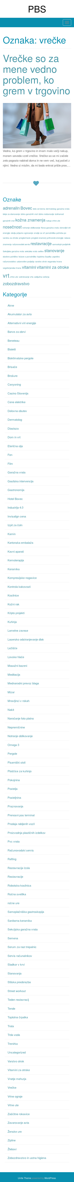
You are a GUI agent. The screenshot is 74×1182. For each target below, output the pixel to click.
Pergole (12, 753)
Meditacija (14, 674)
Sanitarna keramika (20, 921)
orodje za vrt (39, 233)
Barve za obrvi (17, 332)
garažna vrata (63, 208)
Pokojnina (14, 780)
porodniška (51, 233)
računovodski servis (21, 244)
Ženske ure (15, 1131)
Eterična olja (15, 446)
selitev (41, 251)
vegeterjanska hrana (12, 267)
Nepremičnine (16, 727)
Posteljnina (14, 797)
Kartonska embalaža (20, 543)
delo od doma (39, 208)
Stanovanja (14, 973)
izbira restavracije (46, 214)
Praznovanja (15, 806)
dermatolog (51, 208)
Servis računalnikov (20, 956)
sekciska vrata (31, 251)
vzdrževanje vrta (26, 276)
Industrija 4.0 (15, 507)
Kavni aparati (16, 551)
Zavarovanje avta (18, 1123)
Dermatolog (15, 419)
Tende (11, 1008)
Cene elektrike (16, 402)
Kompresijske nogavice (22, 578)
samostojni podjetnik (61, 244)
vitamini (29, 267)
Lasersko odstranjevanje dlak (26, 639)
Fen (10, 455)
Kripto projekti (16, 613)
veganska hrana (54, 261)
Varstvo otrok (16, 1061)
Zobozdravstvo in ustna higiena (27, 1158)
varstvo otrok (41, 261)
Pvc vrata (14, 841)
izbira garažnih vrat (29, 214)
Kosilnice (13, 595)
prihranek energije (55, 237)
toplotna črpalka (44, 256)
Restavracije (15, 876)
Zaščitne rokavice (19, 1114)
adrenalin (11, 208)
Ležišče (12, 648)
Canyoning (14, 384)
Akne (11, 305)
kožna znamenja (30, 220)
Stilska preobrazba (19, 982)
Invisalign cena (17, 516)
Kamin (12, 534)
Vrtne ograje (15, 1096)
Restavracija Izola (19, 868)
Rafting (12, 859)
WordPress (50, 1178)
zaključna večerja (41, 276)
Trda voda (14, 1035)
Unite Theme (24, 1178)
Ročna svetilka (17, 894)
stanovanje (54, 250)
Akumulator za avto (20, 314)
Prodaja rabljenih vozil (21, 824)
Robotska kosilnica (19, 885)
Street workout (17, 991)
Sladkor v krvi (16, 964)
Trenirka (13, 1044)
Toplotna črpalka (18, 1017)
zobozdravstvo (16, 283)
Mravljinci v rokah (18, 701)
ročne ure (13, 903)
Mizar (11, 692)
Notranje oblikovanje (20, 736)
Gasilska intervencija (20, 481)
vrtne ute (14, 276)
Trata (11, 1026)
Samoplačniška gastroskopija (26, 912)
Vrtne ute (13, 1105)
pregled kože (25, 237)
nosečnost (12, 227)
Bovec (26, 208)
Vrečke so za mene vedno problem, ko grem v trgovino (36, 74)
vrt (6, 275)
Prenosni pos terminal (21, 815)
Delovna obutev (17, 411)
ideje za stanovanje (11, 214)
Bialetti (12, 349)
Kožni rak (13, 604)
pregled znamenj (38, 237)
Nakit (11, 710)
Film (10, 464)
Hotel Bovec (15, 499)
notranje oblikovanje (31, 227)
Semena (13, 938)
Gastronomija (16, 490)
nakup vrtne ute (53, 220)
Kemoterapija (16, 560)
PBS (37, 8)
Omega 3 (13, 745)
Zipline (12, 1140)
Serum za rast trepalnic (22, 947)
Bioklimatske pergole (20, 358)
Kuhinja (12, 622)
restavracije (41, 243)
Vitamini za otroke (19, 1070)
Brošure (12, 376)
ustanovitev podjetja (25, 261)
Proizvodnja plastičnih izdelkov (27, 833)
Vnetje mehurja (17, 1079)
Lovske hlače (16, 657)
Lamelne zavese (18, 630)
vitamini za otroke (53, 267)
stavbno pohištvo (10, 256)
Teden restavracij (18, 1000)
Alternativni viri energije (22, 323)
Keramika (14, 569)
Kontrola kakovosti (19, 587)
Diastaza (13, 428)
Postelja (12, 789)
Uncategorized (17, 1052)
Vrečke (12, 1087)
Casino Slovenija (18, 393)
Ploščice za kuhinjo (19, 771)
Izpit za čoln (15, 525)
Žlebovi (12, 1149)
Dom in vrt (14, 437)
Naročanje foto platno (21, 718)
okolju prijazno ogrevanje (22, 233)
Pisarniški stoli (16, 762)
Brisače (12, 367)
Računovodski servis (21, 850)
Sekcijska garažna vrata (13, 251)
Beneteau (13, 340)
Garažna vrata (16, 472)
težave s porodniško (27, 256)
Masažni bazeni (17, 666)
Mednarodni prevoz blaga (23, 683)
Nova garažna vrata (50, 227)
